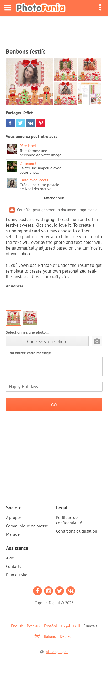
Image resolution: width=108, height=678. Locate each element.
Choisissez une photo (47, 341)
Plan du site (16, 574)
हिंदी (37, 636)
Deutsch (66, 636)
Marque (13, 534)
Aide (10, 558)
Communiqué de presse (27, 525)
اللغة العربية (70, 625)
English (17, 625)
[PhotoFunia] (41, 8)
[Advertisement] (54, 30)
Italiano (50, 636)
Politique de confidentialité (69, 520)
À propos (14, 517)
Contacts (13, 566)
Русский (33, 625)
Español (50, 625)
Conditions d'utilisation (76, 531)
